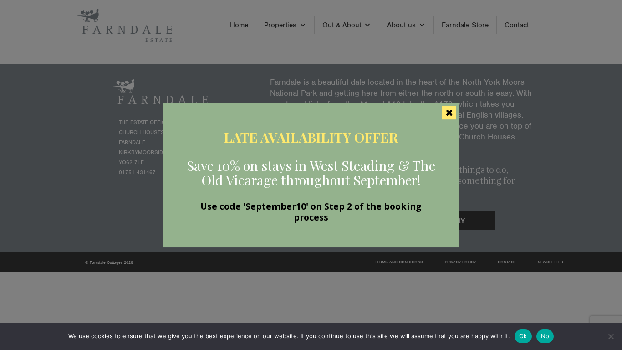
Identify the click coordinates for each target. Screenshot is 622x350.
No (545, 336)
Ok (523, 336)
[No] (610, 336)
